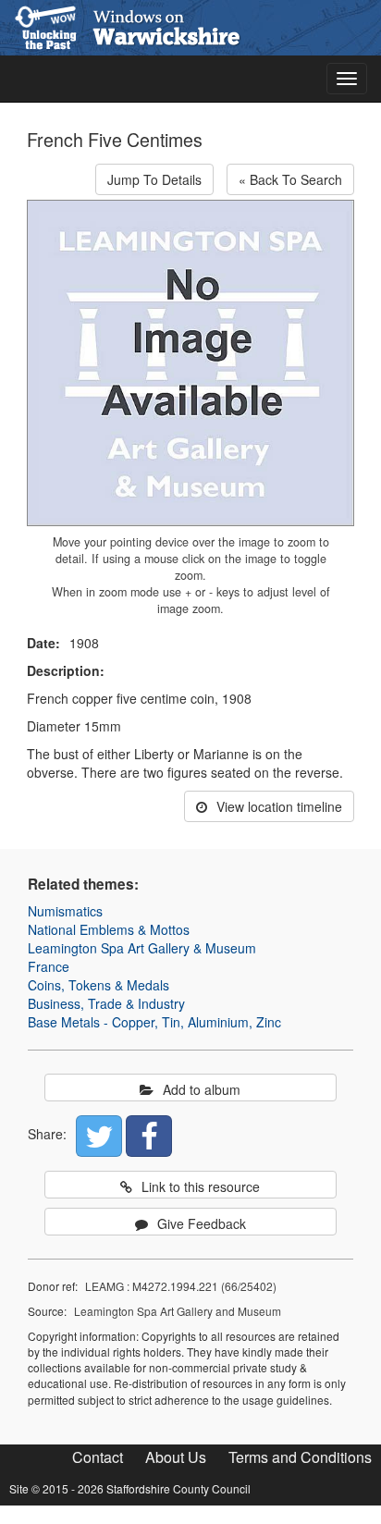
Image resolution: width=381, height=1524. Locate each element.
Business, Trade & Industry (106, 1003)
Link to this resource (200, 1186)
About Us (175, 1457)
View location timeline (279, 806)
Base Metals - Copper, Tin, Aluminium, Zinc (154, 1022)
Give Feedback (201, 1223)
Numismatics (65, 911)
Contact (97, 1457)
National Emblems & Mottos (109, 929)
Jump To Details (154, 179)
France (48, 966)
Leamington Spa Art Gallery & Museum (142, 948)
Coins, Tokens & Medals (98, 985)
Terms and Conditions (300, 1457)
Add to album (201, 1089)
